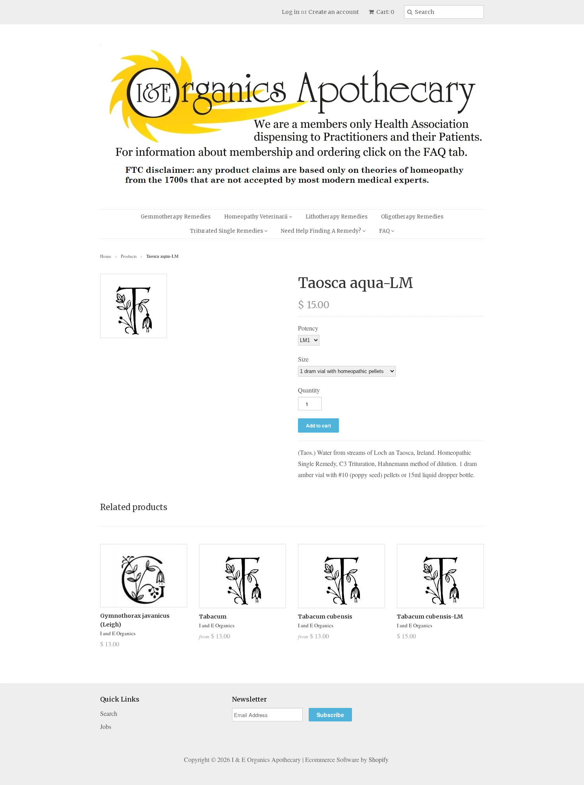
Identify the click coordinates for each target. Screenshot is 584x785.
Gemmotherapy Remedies (176, 216)
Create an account (333, 11)
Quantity (309, 390)
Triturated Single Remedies (227, 231)
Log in (291, 11)
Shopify (379, 759)
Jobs (105, 726)
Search (108, 713)
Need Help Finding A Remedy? (321, 231)
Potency (308, 328)
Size (303, 359)
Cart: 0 (384, 11)
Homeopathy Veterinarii (256, 216)
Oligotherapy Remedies (412, 216)
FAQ (385, 231)
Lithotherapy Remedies (336, 216)
